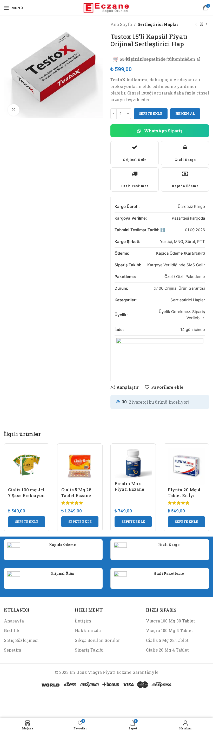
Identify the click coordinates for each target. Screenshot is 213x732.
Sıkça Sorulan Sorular (97, 640)
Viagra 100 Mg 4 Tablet (169, 630)
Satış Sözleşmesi (21, 640)
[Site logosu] (106, 7)
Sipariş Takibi (89, 650)
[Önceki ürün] (196, 24)
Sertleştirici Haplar (158, 24)
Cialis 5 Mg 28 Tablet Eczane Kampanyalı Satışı (76, 498)
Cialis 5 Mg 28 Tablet (167, 640)
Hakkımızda (88, 630)
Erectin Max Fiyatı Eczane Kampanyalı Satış (129, 492)
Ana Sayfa (121, 24)
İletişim (83, 620)
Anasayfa (14, 620)
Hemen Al (185, 113)
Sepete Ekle (150, 113)
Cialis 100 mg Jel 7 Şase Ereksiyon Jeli (26, 495)
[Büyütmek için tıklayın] (13, 110)
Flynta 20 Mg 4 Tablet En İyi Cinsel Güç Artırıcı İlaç (184, 498)
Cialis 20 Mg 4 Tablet (167, 650)
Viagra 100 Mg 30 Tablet (170, 620)
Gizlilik (12, 630)
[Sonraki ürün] (206, 24)
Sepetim (12, 650)
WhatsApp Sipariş (162, 130)
